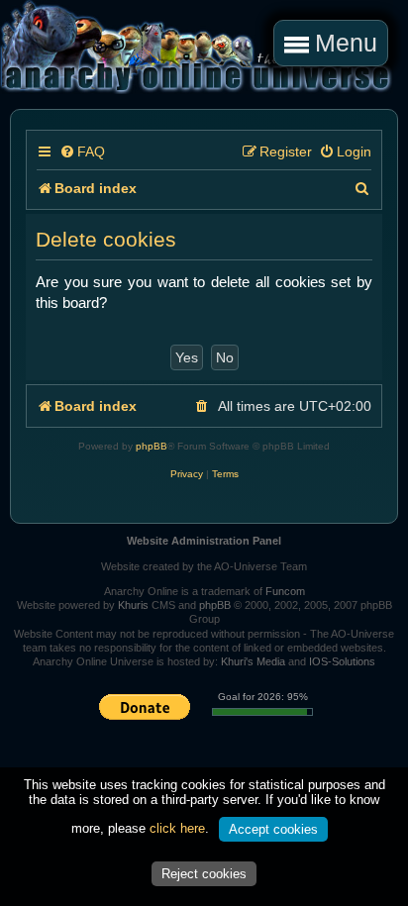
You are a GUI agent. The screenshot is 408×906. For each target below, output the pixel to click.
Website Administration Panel (204, 541)
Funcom (285, 591)
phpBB (151, 446)
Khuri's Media (253, 661)
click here (177, 828)
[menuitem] (82, 152)
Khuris (133, 605)
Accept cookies (273, 829)
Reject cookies (204, 873)
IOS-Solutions (342, 661)
